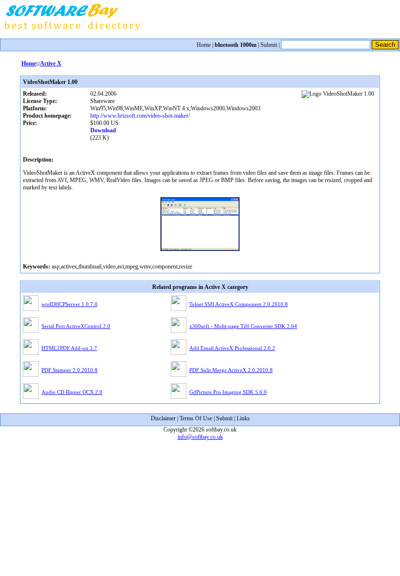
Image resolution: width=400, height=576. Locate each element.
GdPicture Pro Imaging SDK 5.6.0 (228, 392)
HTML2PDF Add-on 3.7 (69, 348)
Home (204, 44)
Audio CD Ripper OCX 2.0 (71, 392)
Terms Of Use (196, 418)
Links (243, 418)
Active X (50, 63)
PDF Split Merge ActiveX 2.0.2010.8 (231, 370)
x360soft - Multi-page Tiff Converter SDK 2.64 (243, 326)
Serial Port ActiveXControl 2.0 (75, 326)
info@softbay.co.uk (200, 436)
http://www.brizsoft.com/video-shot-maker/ (140, 115)
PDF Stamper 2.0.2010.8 (69, 370)
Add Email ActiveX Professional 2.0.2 (232, 348)
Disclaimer (163, 418)
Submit (268, 44)
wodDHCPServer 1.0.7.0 (69, 304)
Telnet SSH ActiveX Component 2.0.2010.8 (238, 304)
